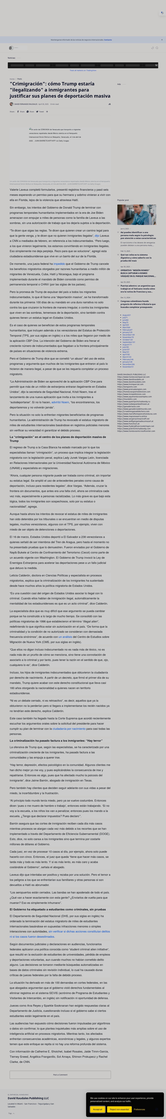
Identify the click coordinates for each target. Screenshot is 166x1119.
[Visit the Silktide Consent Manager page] (157, 1109)
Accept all (97, 1109)
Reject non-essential (119, 1109)
